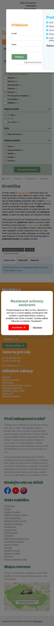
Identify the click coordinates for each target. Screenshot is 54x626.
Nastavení (37, 327)
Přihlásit (19, 56)
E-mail (14, 33)
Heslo (14, 44)
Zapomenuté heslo (32, 62)
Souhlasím (17, 327)
